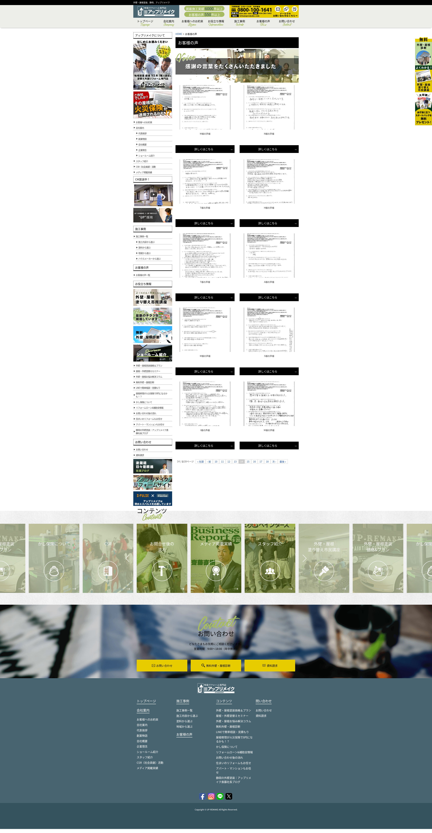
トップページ (145, 23)
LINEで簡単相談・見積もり (232, 732)
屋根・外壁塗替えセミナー (232, 716)
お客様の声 (263, 23)
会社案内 (168, 23)
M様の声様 (205, 133)
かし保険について (227, 747)
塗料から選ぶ (184, 721)
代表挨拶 (142, 133)
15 (248, 461)
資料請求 (261, 716)
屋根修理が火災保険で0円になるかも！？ (234, 739)
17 (261, 461)
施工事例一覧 (184, 710)
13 (235, 461)
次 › (274, 461)
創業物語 (142, 138)
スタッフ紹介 (145, 757)
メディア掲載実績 (147, 768)
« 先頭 (200, 461)
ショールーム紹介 (146, 155)
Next (300, 556)
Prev (126, 560)
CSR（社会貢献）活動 (150, 762)
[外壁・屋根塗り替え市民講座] (423, 78)
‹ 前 (209, 461)
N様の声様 (269, 133)
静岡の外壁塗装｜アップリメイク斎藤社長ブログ (233, 780)
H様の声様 (269, 207)
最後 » (283, 461)
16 (254, 461)
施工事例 (239, 23)
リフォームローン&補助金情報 (234, 752)
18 (267, 461)
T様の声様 (205, 207)
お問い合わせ (287, 23)
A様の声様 (269, 281)
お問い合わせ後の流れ (229, 757)
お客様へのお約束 (192, 23)
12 (228, 461)
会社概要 (142, 144)
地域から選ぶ (184, 726)
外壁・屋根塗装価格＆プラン (233, 710)
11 (222, 461)
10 (216, 461)
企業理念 (142, 150)
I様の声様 (205, 430)
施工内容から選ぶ (187, 716)
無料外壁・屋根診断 (228, 726)
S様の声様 (269, 355)
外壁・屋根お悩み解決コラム (233, 721)
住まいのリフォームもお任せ (233, 763)
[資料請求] (423, 108)
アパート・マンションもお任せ (233, 770)
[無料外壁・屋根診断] (423, 51)
